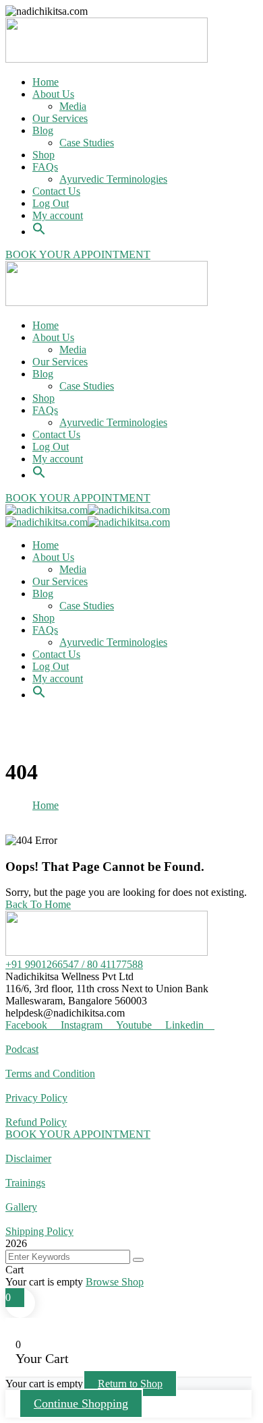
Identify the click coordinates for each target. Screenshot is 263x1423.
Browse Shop (115, 1282)
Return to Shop (130, 1383)
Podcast (21, 1049)
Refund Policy (36, 1122)
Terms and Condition (50, 1073)
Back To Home (38, 904)
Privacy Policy (36, 1097)
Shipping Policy (39, 1231)
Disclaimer (28, 1158)
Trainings (25, 1182)
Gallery (21, 1207)
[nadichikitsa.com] (46, 510)
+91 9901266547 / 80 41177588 (74, 964)
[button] (39, 221)
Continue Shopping (81, 1403)
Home (45, 805)
